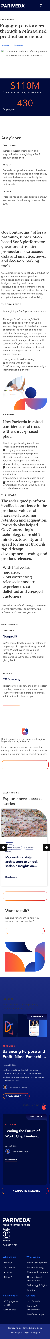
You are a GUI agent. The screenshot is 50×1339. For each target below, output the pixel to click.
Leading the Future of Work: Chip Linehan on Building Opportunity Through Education (22, 1134)
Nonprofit (5, 45)
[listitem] (25, 608)
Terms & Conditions (32, 1327)
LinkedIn (13, 1332)
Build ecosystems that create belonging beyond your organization (23, 740)
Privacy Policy (14, 1327)
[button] (3, 847)
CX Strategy (18, 45)
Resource (9, 1046)
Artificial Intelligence (13, 848)
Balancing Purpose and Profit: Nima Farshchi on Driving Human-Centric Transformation (25, 1054)
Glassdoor (24, 1332)
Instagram (36, 1332)
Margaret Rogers (20, 1087)
